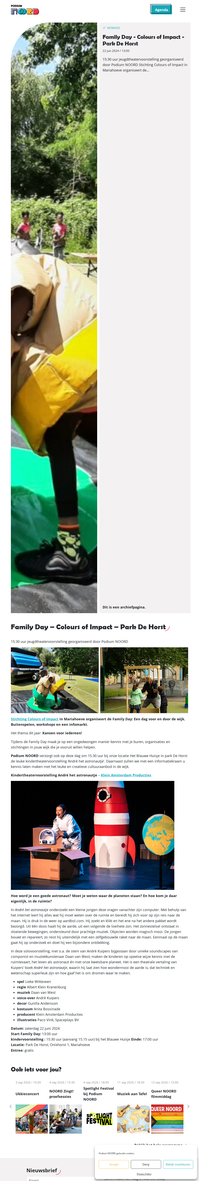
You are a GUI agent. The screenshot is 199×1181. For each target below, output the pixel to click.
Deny (145, 1164)
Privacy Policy (144, 1174)
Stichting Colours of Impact (34, 719)
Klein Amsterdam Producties (126, 775)
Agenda (161, 9)
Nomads (113, 28)
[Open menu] (182, 10)
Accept (113, 1164)
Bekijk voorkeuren (178, 1164)
